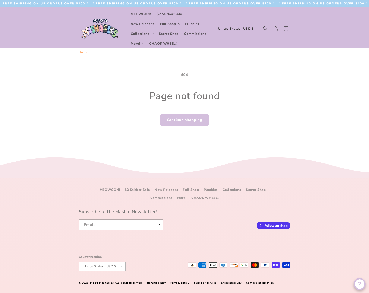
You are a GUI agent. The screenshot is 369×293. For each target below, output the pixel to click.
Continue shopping (184, 119)
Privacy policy (179, 282)
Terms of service (205, 282)
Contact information (260, 282)
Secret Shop (256, 189)
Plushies (211, 189)
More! (181, 197)
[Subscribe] (158, 224)
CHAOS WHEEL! (205, 197)
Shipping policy (231, 282)
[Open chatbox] (360, 284)
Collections (232, 189)
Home (83, 52)
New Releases (166, 189)
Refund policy (156, 282)
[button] (169, 24)
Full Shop (191, 189)
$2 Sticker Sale (137, 189)
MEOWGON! (110, 189)
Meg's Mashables (102, 282)
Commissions (161, 197)
